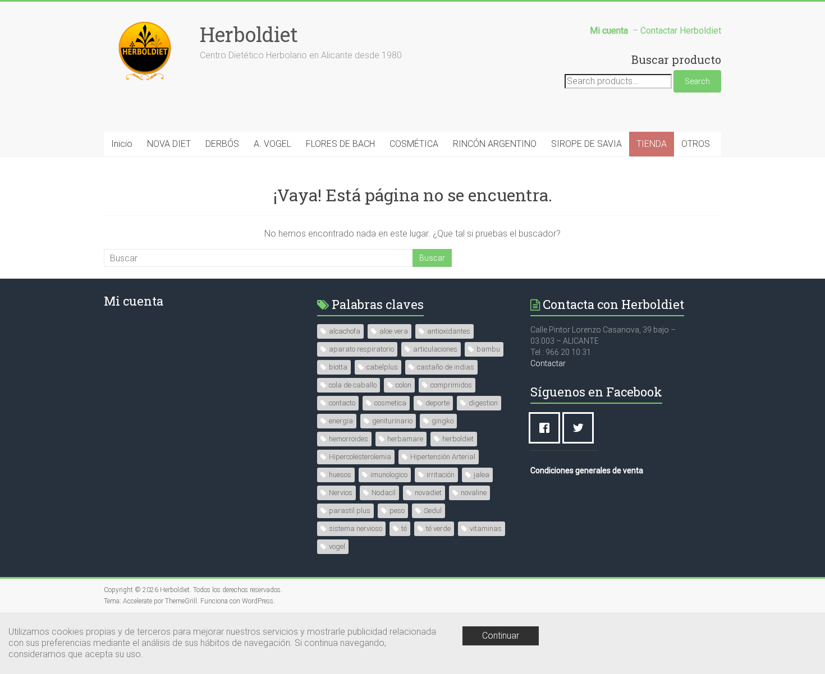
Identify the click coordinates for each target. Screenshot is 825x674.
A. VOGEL (272, 144)
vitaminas (486, 528)
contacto (342, 403)
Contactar (548, 363)
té (404, 528)
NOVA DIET (169, 144)
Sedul (433, 510)
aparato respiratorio (361, 349)
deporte (437, 403)
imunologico (388, 474)
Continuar (500, 635)
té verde (438, 528)
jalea (481, 474)
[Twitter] (581, 428)
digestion (483, 403)
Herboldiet (249, 34)
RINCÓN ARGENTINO (495, 144)
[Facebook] (547, 428)
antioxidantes (448, 331)
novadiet (428, 492)
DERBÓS (222, 144)
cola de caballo (353, 385)
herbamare (405, 439)
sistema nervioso (355, 528)
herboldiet (458, 439)
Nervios (340, 492)
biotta (338, 367)
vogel (337, 546)
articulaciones (435, 349)
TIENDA (651, 144)
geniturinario (392, 421)
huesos (340, 474)
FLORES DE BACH (340, 144)
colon (403, 385)
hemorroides (348, 439)
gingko (442, 421)
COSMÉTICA (413, 144)
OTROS (695, 144)
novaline (474, 492)
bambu (488, 349)
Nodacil (384, 492)
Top (798, 647)
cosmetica (390, 403)
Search (697, 81)
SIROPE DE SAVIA (586, 144)
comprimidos (451, 385)
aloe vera (393, 331)
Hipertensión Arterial (442, 457)
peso (397, 510)
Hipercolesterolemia (360, 457)
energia (341, 421)
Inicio (121, 144)
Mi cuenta (133, 301)
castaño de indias (445, 367)
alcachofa (344, 331)
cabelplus (382, 367)
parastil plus (349, 510)
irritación (441, 474)
